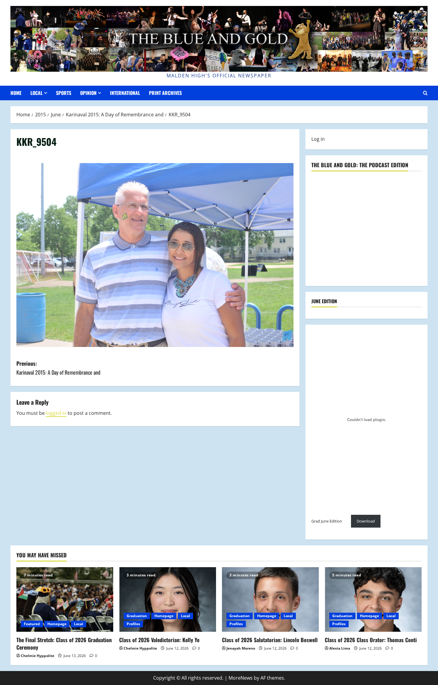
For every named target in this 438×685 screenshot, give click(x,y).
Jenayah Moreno (240, 648)
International (125, 92)
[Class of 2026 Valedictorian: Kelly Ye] (167, 599)
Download (366, 521)
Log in (318, 139)
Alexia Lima (339, 648)
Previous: (58, 367)
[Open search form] (425, 93)
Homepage (56, 623)
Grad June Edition (326, 521)
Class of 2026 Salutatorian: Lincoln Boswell (270, 640)
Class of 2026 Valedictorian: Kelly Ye (159, 640)
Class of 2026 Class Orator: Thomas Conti (371, 640)
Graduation (137, 615)
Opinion (88, 92)
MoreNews (241, 678)
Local (36, 92)
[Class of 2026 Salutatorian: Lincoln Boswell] (270, 599)
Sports (63, 92)
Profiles (133, 623)
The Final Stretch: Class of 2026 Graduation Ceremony (64, 643)
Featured (32, 623)
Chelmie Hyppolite (37, 655)
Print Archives (165, 92)
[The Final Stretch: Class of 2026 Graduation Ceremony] (64, 599)
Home (15, 92)
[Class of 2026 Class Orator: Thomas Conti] (373, 599)
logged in (56, 413)
